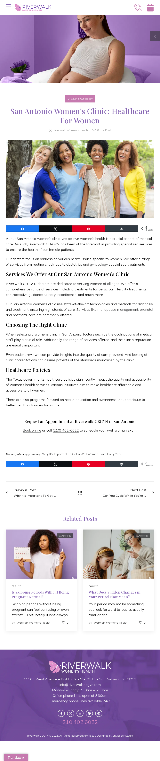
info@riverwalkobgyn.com (80, 684)
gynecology (99, 264)
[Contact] (138, 7)
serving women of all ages (98, 283)
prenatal (146, 309)
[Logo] (33, 8)
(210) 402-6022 (66, 430)
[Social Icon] (61, 713)
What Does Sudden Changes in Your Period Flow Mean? (114, 594)
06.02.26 (93, 586)
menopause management (117, 309)
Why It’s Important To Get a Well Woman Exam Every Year (81, 454)
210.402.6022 (80, 721)
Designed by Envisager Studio (115, 735)
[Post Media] (41, 554)
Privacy (89, 735)
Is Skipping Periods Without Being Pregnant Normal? (40, 594)
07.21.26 (16, 586)
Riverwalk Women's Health (70, 130)
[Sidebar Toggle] (155, 36)
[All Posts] (80, 492)
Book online (32, 430)
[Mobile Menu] (8, 6)
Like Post (104, 130)
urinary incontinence (60, 294)
